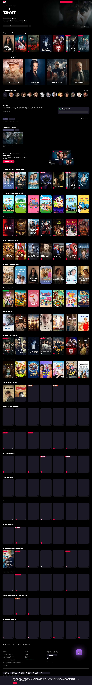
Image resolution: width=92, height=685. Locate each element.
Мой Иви (26, 651)
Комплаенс (5, 663)
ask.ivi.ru (48, 660)
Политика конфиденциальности (9, 660)
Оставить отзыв (6, 665)
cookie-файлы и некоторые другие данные (55, 678)
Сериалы (26, 654)
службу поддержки (27, 682)
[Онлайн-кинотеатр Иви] (4, 2)
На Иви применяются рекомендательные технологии (13, 662)
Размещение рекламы (7, 657)
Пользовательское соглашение (9, 659)
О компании (5, 651)
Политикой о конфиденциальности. (19, 680)
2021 (5, 17)
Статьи (26, 657)
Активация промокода (29, 659)
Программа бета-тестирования (9, 654)
